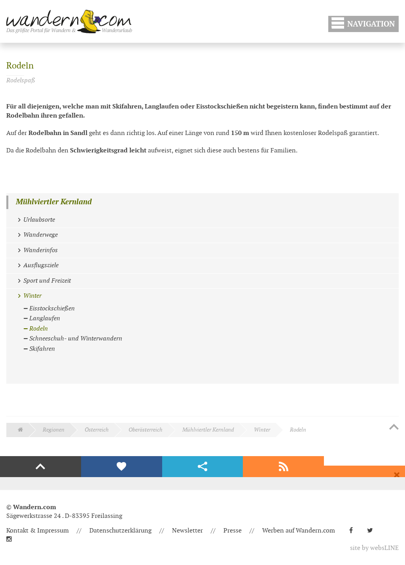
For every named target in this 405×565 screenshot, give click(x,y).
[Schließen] (396, 475)
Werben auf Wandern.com (298, 531)
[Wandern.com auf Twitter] (373, 531)
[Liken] (121, 466)
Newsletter (187, 531)
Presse (232, 531)
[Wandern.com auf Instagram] (12, 539)
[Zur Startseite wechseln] (69, 21)
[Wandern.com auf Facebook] (354, 531)
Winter (262, 429)
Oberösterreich (146, 429)
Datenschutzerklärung (120, 531)
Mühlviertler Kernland (54, 202)
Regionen (53, 429)
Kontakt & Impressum (37, 531)
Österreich (97, 429)
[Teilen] (202, 466)
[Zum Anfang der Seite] (394, 427)
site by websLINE (374, 548)
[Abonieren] (283, 466)
